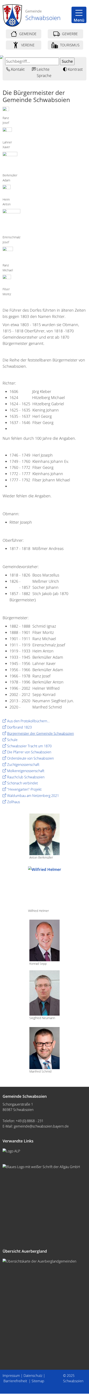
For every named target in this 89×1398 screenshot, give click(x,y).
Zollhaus (13, 802)
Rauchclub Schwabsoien (25, 777)
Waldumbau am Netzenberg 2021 (33, 795)
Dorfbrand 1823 (19, 727)
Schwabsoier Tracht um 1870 (29, 746)
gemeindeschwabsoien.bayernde (41, 1126)
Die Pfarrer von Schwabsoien (29, 752)
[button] (79, 15)
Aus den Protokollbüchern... (28, 721)
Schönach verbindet (22, 783)
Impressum (11, 1375)
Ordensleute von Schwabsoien (30, 758)
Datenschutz (33, 1375)
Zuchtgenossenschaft (23, 764)
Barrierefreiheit (15, 1381)
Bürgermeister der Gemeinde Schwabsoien (40, 733)
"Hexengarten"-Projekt (24, 789)
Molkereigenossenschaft (25, 770)
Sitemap (38, 1381)
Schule (12, 739)
